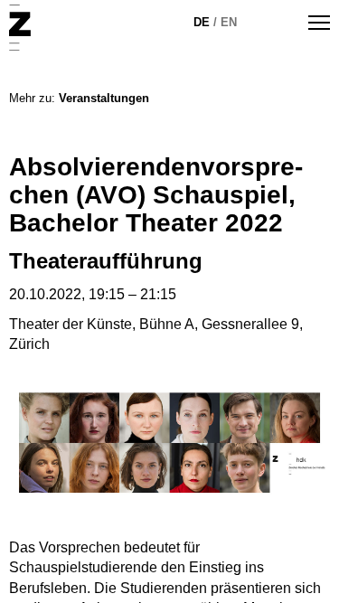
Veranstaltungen (104, 98)
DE (201, 22)
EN (229, 22)
